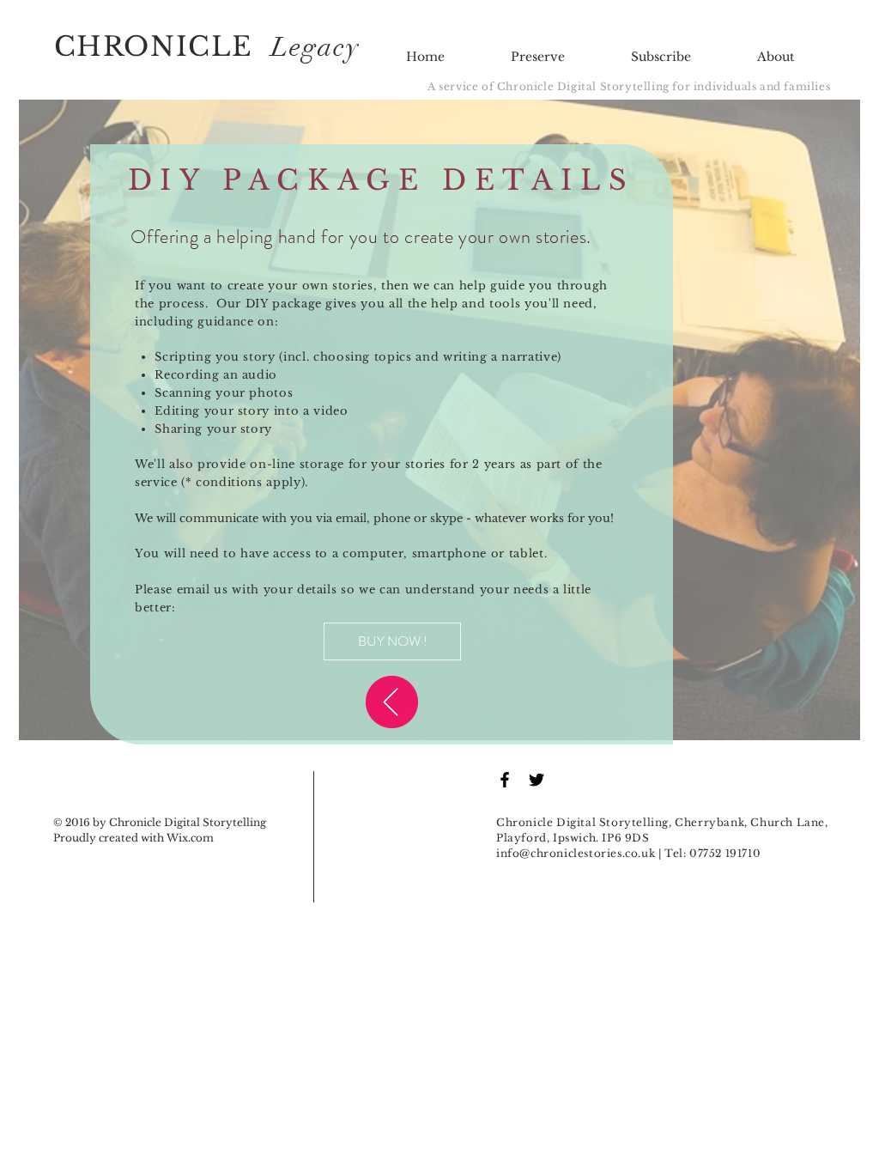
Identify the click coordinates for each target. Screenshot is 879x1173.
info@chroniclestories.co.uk (575, 853)
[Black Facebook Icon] (504, 779)
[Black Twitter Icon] (536, 779)
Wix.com (190, 837)
